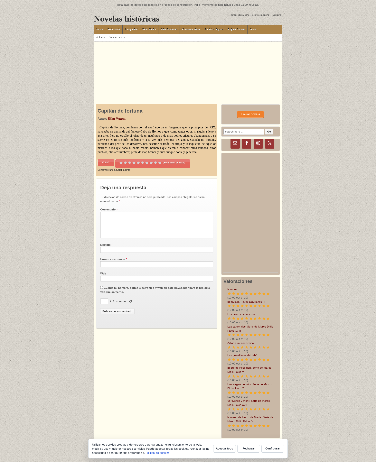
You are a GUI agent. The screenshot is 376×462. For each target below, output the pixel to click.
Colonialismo (123, 170)
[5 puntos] (138, 163)
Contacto (277, 15)
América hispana (214, 29)
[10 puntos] (160, 163)
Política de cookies (157, 452)
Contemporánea (191, 29)
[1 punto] (121, 163)
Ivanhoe (232, 289)
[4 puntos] (134, 163)
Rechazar (248, 448)
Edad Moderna (169, 29)
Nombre (105, 244)
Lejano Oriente (236, 29)
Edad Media (149, 29)
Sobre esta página (260, 15)
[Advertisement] (188, 69)
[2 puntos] (125, 163)
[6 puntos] (143, 163)
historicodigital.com (240, 15)
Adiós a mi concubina (240, 343)
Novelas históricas (126, 18)
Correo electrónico (112, 259)
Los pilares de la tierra (241, 314)
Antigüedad (131, 29)
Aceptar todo (224, 448)
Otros (253, 29)
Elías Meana (117, 118)
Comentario (109, 209)
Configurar (272, 448)
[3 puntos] (130, 163)
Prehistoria (114, 29)
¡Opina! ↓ (105, 162)
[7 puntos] (147, 163)
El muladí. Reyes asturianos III (246, 301)
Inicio (99, 29)
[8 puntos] (151, 163)
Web (103, 273)
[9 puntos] (155, 163)
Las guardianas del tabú (242, 355)
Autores (100, 37)
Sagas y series (117, 37)
